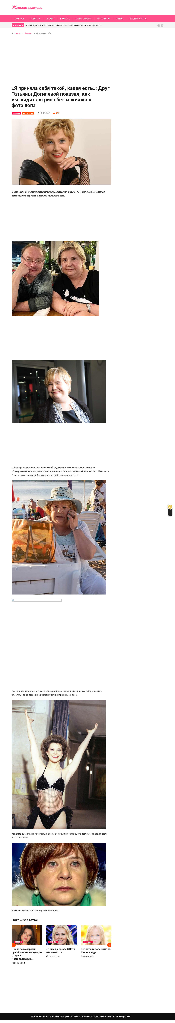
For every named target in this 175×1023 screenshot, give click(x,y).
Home (17, 33)
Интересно (103, 19)
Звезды (50, 19)
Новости (35, 19)
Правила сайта (137, 19)
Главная (19, 19)
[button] (158, 25)
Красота (65, 19)
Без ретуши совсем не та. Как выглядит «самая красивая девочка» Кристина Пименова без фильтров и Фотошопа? (74, 25)
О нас (119, 19)
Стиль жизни (83, 19)
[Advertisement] (61, 65)
